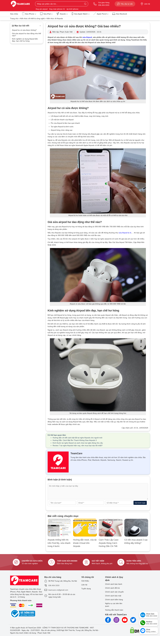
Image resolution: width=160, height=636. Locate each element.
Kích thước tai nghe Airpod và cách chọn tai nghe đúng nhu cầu (78, 443)
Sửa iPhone (29, 14)
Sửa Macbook (121, 14)
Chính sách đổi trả (112, 588)
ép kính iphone (72, 9)
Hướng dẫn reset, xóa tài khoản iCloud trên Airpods (84, 543)
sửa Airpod (87, 37)
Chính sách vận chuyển (114, 592)
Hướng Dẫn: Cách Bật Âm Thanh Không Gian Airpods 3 (75, 440)
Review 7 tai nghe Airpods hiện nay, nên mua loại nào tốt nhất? (77, 446)
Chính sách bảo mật (113, 596)
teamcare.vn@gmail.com (58, 590)
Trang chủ (14, 18)
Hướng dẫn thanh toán (114, 610)
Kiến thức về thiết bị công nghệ (32, 18)
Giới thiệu (85, 581)
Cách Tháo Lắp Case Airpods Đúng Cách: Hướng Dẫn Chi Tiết (108, 543)
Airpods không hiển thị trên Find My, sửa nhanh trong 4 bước (59, 543)
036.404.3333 (53, 585)
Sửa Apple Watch (81, 14)
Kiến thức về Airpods (55, 18)
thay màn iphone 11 (57, 9)
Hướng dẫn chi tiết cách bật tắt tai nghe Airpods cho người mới (77, 438)
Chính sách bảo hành (113, 584)
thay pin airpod (42, 9)
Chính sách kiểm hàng (114, 600)
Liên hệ (147, 4)
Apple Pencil (101, 14)
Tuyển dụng (86, 589)
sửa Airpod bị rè (125, 233)
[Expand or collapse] (40, 25)
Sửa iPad (47, 14)
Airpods (63, 14)
